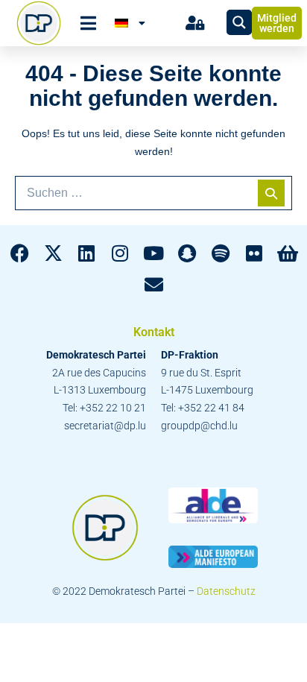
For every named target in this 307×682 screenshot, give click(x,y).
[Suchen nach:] (153, 193)
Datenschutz (226, 591)
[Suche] (271, 193)
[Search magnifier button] (239, 22)
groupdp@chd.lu (199, 426)
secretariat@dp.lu (105, 426)
